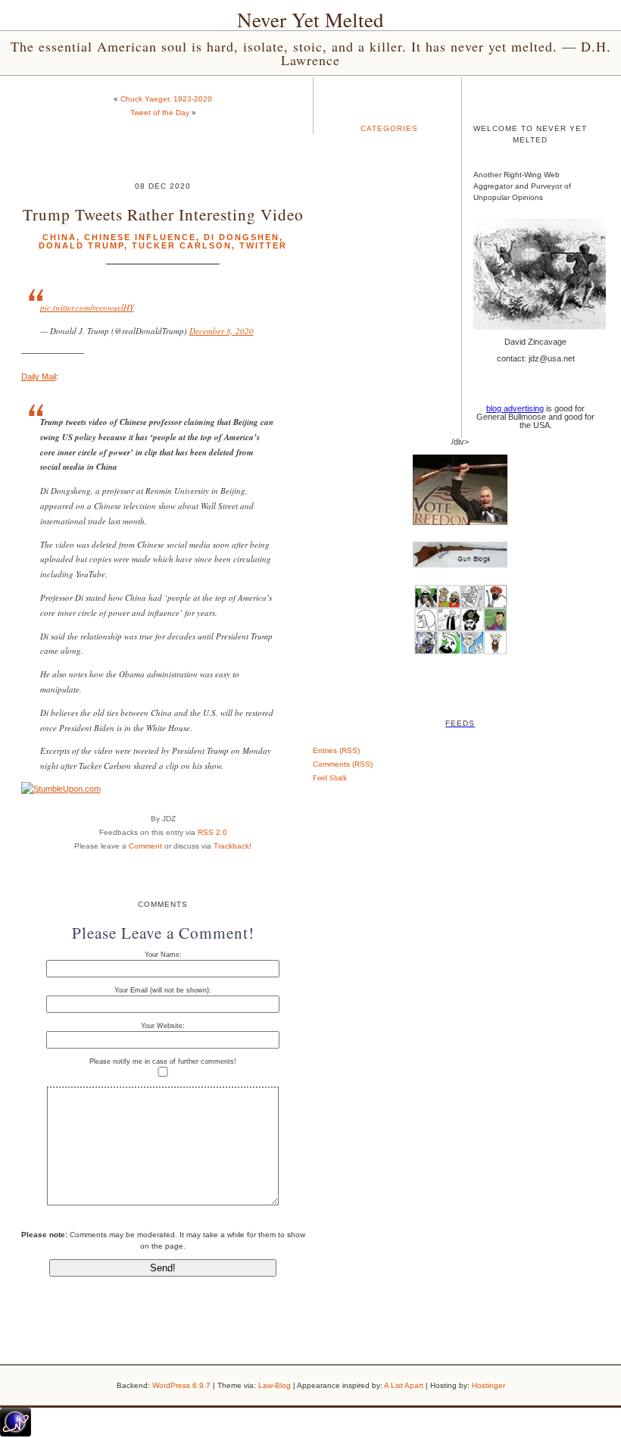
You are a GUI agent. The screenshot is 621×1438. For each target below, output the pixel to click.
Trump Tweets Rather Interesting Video (163, 214)
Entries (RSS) (336, 750)
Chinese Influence (140, 237)
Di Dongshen (241, 237)
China (59, 237)
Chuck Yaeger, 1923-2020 (166, 99)
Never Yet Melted (310, 19)
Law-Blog (274, 1385)
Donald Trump (81, 245)
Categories (389, 128)
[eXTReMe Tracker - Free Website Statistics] (15, 1433)
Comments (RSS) (343, 764)
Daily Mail (38, 376)
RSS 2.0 (212, 832)
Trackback (231, 846)
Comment (145, 846)
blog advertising (515, 408)
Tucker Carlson (182, 245)
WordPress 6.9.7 (181, 1385)
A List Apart (403, 1385)
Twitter (263, 245)
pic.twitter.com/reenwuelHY (87, 307)
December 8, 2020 (221, 330)
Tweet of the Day (159, 112)
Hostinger (488, 1385)
